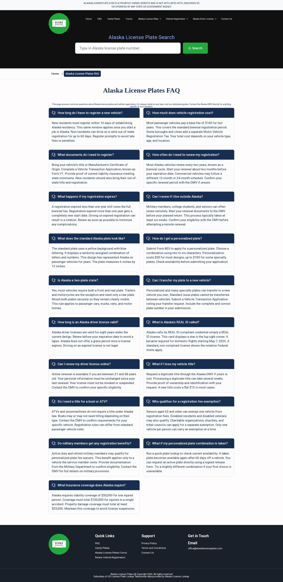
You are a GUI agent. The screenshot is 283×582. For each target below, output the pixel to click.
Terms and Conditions (154, 547)
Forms (129, 19)
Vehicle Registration (175, 19)
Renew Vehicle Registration (110, 557)
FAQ (100, 19)
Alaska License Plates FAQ (82, 73)
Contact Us (226, 19)
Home (89, 19)
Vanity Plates (113, 19)
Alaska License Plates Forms (111, 552)
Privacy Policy (149, 543)
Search (197, 48)
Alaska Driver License (203, 19)
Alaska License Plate (148, 19)
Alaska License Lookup (177, 576)
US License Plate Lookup (121, 576)
